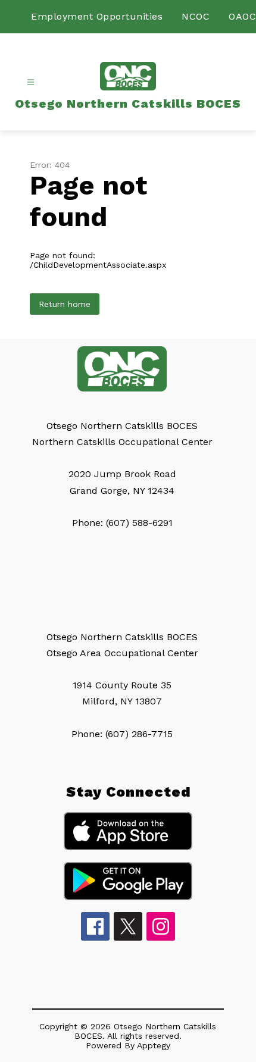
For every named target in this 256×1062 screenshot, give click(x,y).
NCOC (196, 16)
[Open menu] (31, 82)
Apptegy (153, 1045)
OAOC (242, 16)
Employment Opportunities (97, 16)
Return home (64, 304)
